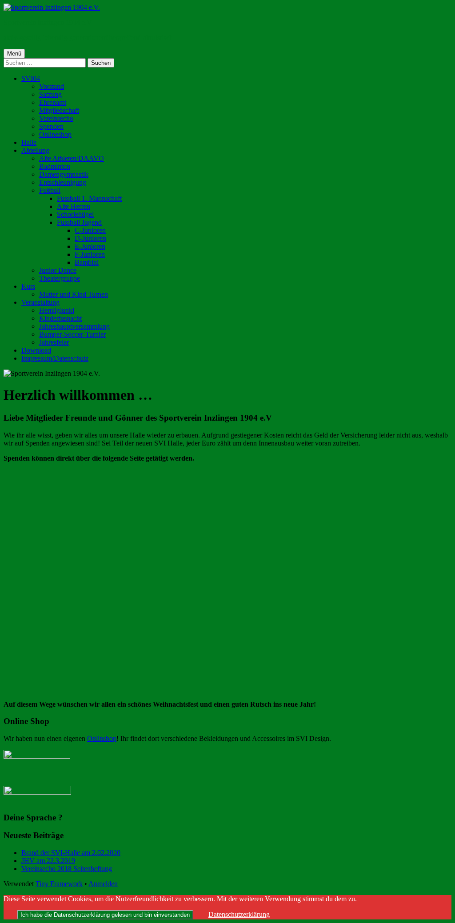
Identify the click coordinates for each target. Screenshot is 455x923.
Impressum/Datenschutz (54, 358)
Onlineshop (55, 134)
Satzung (50, 94)
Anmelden (103, 883)
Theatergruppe (59, 278)
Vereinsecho (56, 118)
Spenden (51, 126)
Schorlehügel (75, 214)
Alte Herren (73, 206)
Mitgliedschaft (59, 110)
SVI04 (30, 78)
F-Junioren (90, 254)
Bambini (87, 262)
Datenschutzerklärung (239, 914)
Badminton (54, 166)
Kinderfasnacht (60, 318)
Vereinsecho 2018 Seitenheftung (66, 868)
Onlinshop (101, 738)
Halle (28, 142)
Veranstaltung (40, 302)
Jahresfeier (54, 342)
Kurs (28, 286)
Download (36, 350)
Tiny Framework (59, 883)
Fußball (49, 190)
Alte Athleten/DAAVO (71, 158)
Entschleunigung (62, 182)
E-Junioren (90, 246)
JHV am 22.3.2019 (48, 860)
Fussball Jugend (79, 222)
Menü (14, 53)
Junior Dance (57, 270)
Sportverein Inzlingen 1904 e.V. (48, 22)
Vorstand (51, 86)
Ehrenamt (52, 102)
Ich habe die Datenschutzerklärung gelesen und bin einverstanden (105, 914)
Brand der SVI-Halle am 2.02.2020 (70, 852)
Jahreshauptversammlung (74, 326)
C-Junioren (90, 230)
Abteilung (35, 150)
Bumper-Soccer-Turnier (72, 334)
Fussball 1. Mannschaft (89, 198)
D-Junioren (90, 238)
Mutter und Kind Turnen (73, 294)
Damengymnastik (63, 174)
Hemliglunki (56, 310)
